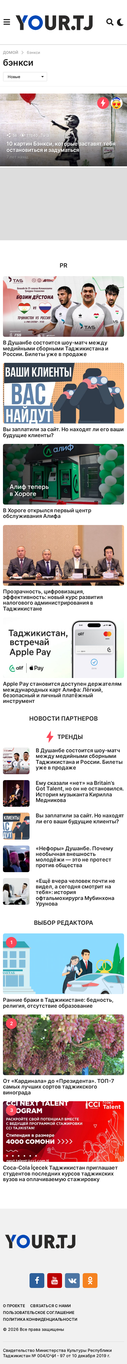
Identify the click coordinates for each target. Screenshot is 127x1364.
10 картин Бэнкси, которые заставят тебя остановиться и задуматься (60, 147)
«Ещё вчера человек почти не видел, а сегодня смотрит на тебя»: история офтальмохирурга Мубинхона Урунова (75, 892)
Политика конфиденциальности (40, 1319)
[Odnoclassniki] (90, 1280)
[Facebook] (37, 1280)
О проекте (14, 1305)
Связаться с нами (50, 1305)
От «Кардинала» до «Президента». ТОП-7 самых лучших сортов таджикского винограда (58, 1087)
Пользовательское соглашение (38, 1312)
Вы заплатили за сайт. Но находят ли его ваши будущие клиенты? (63, 432)
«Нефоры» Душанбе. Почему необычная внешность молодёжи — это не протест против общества (74, 857)
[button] (6, 22)
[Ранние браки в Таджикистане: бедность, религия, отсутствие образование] (63, 963)
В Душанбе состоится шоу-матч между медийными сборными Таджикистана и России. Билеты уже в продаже (55, 348)
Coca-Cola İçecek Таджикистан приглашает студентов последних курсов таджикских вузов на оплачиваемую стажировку (60, 1173)
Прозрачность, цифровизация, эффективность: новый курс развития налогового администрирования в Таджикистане (53, 600)
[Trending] (103, 103)
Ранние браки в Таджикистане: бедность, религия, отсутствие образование (58, 1003)
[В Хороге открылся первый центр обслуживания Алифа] (63, 474)
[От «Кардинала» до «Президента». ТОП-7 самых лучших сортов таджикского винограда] (63, 1044)
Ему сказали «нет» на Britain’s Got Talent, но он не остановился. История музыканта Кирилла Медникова (80, 791)
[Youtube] (54, 1280)
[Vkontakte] (72, 1280)
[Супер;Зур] (117, 103)
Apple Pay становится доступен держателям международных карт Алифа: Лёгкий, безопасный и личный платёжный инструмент (62, 692)
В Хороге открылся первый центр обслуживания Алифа (47, 513)
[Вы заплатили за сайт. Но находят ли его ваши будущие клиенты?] (63, 393)
